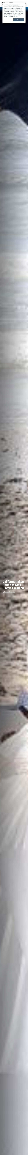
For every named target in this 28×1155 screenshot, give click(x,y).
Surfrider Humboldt (9, 592)
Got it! (18, 19)
